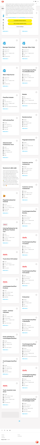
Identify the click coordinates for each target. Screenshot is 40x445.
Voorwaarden (20, 436)
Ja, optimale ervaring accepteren (20, 20)
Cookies (3, 436)
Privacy (19, 434)
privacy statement (12, 17)
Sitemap (3, 434)
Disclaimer (3, 437)
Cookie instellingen (20, 26)
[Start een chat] (37, 442)
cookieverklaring (22, 17)
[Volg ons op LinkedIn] (7, 430)
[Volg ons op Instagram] (4, 430)
